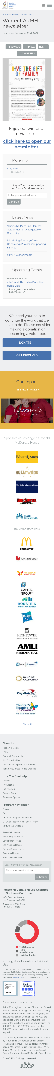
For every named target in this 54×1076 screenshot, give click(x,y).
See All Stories (26, 389)
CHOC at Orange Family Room (17, 817)
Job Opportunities (11, 760)
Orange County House (13, 849)
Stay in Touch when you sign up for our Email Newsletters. (28, 187)
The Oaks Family (27, 411)
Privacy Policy (9, 1002)
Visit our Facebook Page (5, 913)
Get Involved (27, 355)
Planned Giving (10, 793)
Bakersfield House (11, 832)
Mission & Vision (11, 748)
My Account (8, 785)
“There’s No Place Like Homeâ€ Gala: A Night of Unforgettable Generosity (24, 230)
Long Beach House (12, 841)
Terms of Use (26, 1002)
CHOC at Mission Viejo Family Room (20, 822)
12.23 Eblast (15, 170)
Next (42, 47)
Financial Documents (13, 756)
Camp (5, 813)
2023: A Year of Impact (19, 255)
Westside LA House (12, 857)
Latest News (26, 14)
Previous (14, 47)
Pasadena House (11, 853)
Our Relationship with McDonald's (19, 764)
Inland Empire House (13, 836)
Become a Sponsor (26, 528)
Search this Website (43, 5)
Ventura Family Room (13, 826)
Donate (25, 342)
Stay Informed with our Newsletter (23, 864)
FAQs (5, 752)
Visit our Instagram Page (10, 913)
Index (31, 47)
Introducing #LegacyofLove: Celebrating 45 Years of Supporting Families (26, 244)
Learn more (17, 977)
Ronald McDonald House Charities (19, 769)
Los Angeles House (12, 845)
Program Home (10, 14)
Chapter (6, 809)
